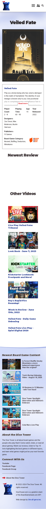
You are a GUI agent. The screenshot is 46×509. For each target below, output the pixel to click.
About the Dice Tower (15, 478)
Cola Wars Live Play (30, 425)
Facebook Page (9, 466)
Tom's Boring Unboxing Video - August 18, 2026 (32, 376)
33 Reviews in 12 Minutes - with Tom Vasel (32, 388)
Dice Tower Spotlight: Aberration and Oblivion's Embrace (32, 400)
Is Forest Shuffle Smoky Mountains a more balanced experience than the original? (32, 364)
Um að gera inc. (34, 500)
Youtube (5, 463)
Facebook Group (9, 469)
